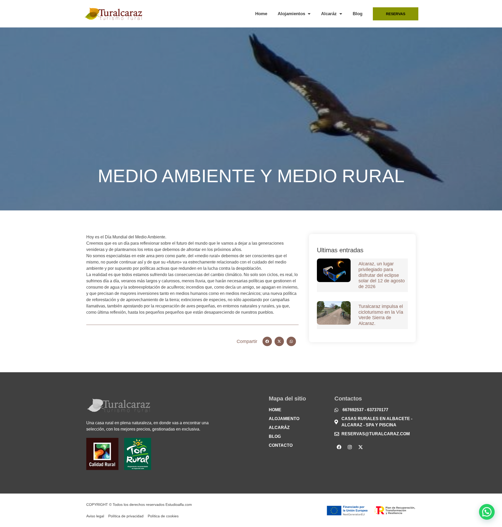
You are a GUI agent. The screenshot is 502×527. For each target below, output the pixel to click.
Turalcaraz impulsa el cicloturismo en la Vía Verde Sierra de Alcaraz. (380, 315)
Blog (357, 13)
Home (261, 13)
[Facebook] (339, 447)
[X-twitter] (360, 447)
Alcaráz (329, 13)
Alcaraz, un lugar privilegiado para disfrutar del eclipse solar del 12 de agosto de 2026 (381, 275)
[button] (267, 341)
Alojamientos (291, 13)
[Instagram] (350, 447)
